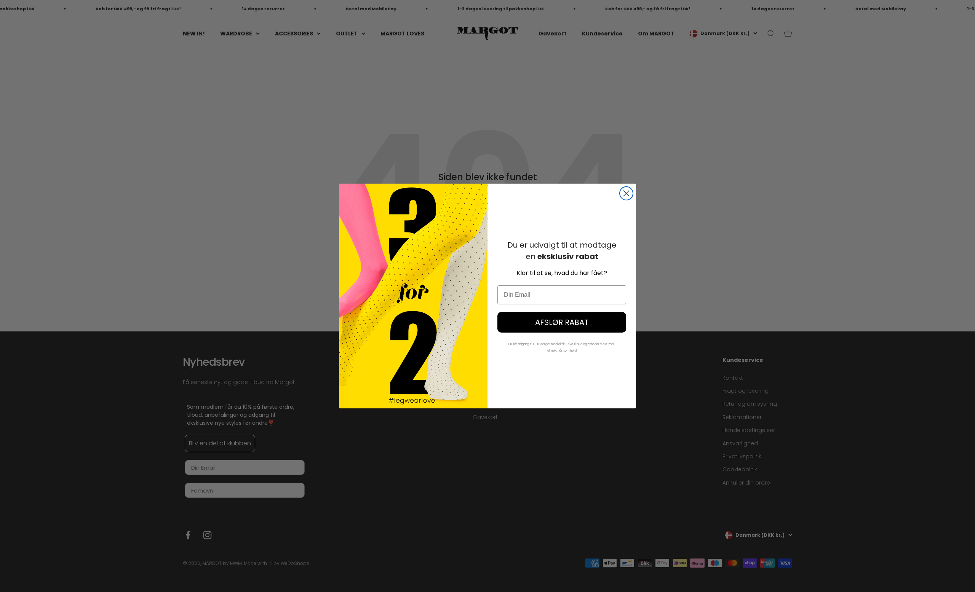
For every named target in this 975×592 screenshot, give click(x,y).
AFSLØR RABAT (561, 322)
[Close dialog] (626, 193)
